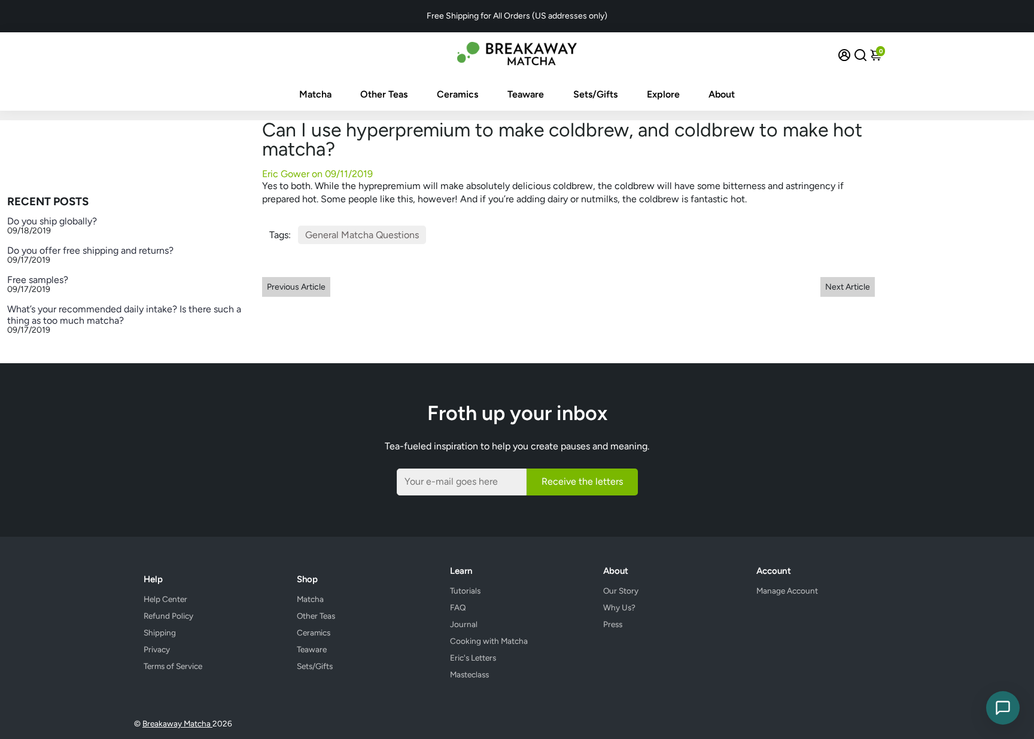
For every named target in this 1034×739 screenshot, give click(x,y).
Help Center (165, 599)
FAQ (458, 607)
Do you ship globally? (52, 221)
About (721, 94)
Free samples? (37, 279)
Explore (663, 94)
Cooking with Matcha (489, 641)
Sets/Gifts (595, 94)
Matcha (315, 94)
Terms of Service (173, 666)
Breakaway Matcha (177, 723)
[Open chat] (1003, 708)
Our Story (620, 590)
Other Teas (383, 94)
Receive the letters (582, 481)
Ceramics (457, 94)
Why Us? (619, 607)
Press (612, 624)
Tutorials (465, 590)
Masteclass (469, 674)
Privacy (157, 649)
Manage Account (787, 590)
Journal (464, 624)
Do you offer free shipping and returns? (90, 250)
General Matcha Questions (362, 235)
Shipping (160, 632)
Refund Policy (168, 616)
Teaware (525, 94)
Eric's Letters (473, 657)
